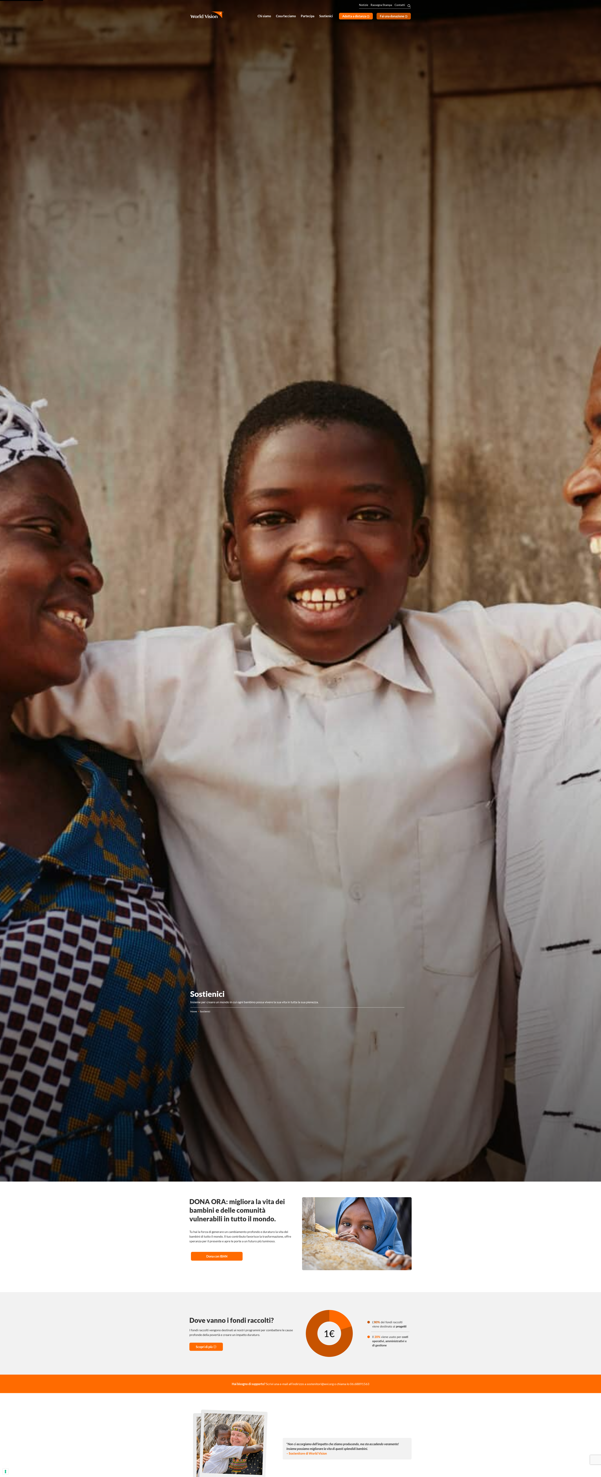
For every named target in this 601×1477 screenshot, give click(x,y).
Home (193, 1011)
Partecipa (307, 16)
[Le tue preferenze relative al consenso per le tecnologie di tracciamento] (5, 1471)
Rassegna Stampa (381, 5)
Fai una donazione (392, 16)
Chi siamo (264, 16)
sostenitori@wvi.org (320, 1384)
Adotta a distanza (354, 16)
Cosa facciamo (286, 16)
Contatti (400, 5)
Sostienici (326, 16)
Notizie (363, 5)
